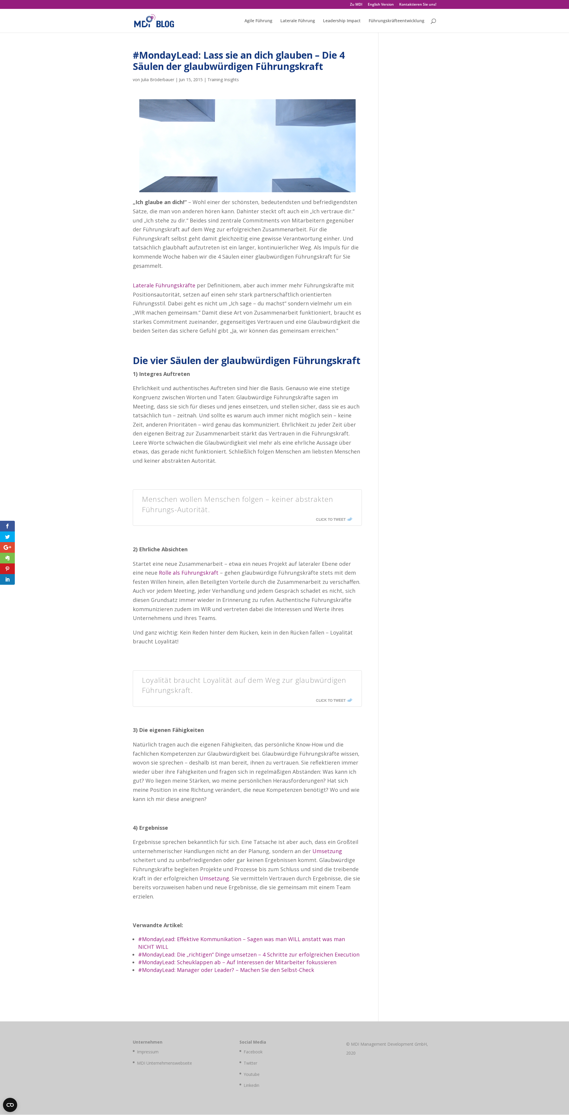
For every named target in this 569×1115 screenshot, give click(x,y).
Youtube (252, 1074)
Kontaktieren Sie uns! (417, 5)
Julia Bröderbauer (157, 79)
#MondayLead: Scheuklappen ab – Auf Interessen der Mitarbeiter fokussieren (237, 962)
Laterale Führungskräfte (164, 285)
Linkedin (251, 1085)
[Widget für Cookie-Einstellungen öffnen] (10, 1105)
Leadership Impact (342, 21)
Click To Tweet (331, 519)
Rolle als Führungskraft (188, 572)
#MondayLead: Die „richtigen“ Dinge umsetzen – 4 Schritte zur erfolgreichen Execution (248, 954)
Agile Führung (258, 21)
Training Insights (223, 79)
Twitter (250, 1063)
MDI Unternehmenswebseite (164, 1063)
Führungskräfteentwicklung (396, 21)
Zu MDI (356, 5)
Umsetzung (327, 851)
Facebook (253, 1052)
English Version (381, 5)
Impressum (148, 1052)
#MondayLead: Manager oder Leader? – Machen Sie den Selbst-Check (226, 969)
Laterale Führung (297, 21)
